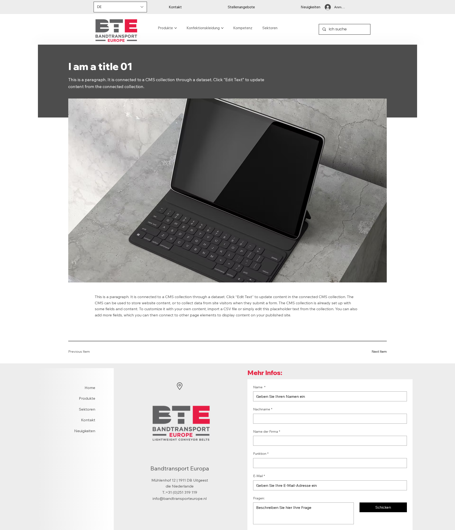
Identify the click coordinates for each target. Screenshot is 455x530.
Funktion (260, 453)
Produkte (87, 398)
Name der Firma (266, 431)
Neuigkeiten (84, 430)
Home (90, 387)
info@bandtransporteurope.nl (180, 498)
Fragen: (259, 498)
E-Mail (259, 476)
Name (259, 387)
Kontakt (88, 419)
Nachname (262, 409)
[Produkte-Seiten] (175, 28)
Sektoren (87, 409)
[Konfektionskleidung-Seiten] (222, 28)
